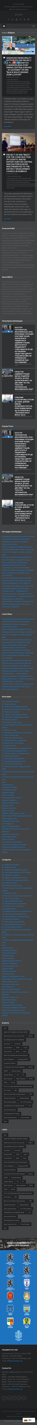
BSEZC (30, 1036)
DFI (34, 180)
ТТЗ (29, 1106)
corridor (30, 180)
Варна (31, 1067)
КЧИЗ (19, 15)
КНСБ (31, 1079)
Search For (33, 26)
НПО (30, 1094)
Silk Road (28, 186)
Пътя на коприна (25, 1102)
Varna (25, 1047)
